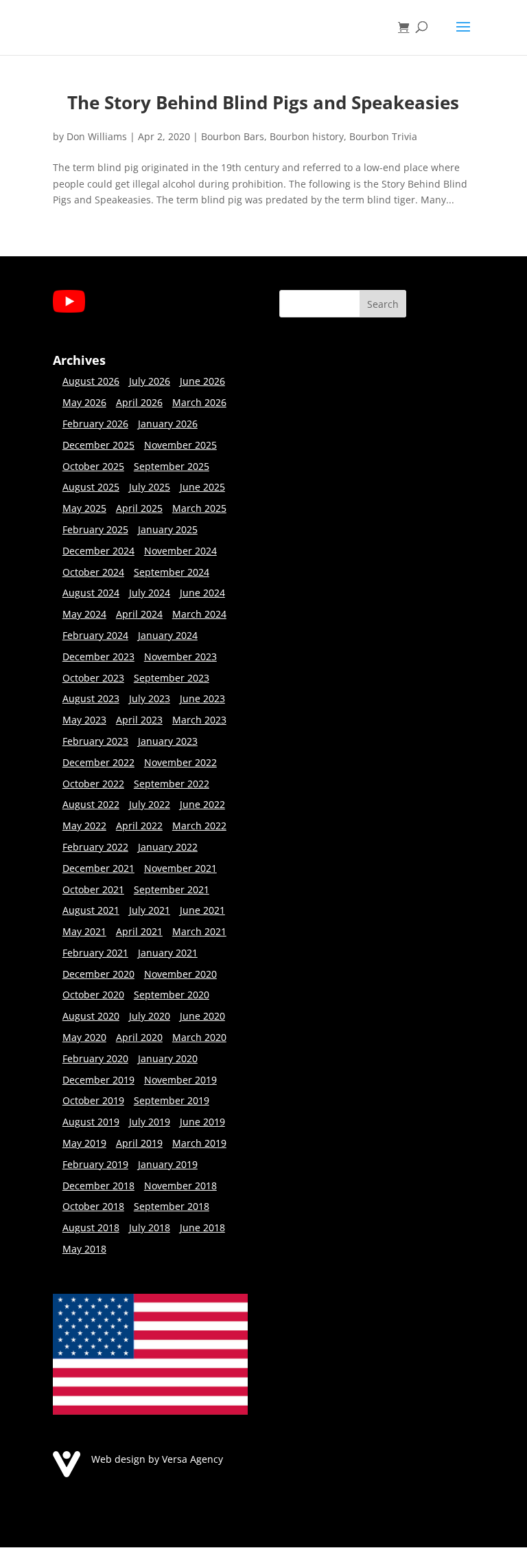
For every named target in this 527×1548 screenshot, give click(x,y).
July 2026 (149, 381)
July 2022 (149, 804)
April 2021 (139, 931)
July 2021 (149, 910)
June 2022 (202, 804)
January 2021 (168, 952)
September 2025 (171, 466)
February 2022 (95, 846)
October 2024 (93, 572)
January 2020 (168, 1058)
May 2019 (84, 1142)
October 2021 (93, 889)
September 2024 (171, 572)
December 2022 (98, 762)
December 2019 (98, 1079)
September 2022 (171, 783)
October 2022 (93, 783)
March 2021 (199, 931)
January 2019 (168, 1164)
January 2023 (168, 741)
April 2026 (139, 402)
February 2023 (95, 741)
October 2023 (93, 677)
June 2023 (202, 698)
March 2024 (199, 613)
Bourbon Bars (232, 136)
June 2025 (202, 486)
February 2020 (95, 1058)
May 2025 (84, 508)
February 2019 (95, 1164)
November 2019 (180, 1079)
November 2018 (180, 1185)
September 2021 (171, 889)
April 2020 (139, 1037)
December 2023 (98, 656)
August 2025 (90, 486)
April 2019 (139, 1142)
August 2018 (90, 1227)
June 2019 (202, 1121)
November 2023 (180, 656)
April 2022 (139, 825)
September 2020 (171, 994)
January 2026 (168, 423)
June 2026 (202, 381)
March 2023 (199, 719)
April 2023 (139, 719)
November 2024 (180, 550)
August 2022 (90, 804)
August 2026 (90, 381)
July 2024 (149, 592)
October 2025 (93, 466)
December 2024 (98, 550)
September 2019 (171, 1100)
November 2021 (180, 868)
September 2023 (171, 677)
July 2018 (149, 1227)
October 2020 (93, 994)
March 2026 (199, 402)
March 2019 (199, 1142)
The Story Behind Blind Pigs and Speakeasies (263, 102)
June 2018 (202, 1227)
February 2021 (95, 952)
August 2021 (90, 910)
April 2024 (139, 613)
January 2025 (168, 529)
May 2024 (84, 613)
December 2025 (98, 444)
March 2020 (199, 1037)
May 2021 (84, 931)
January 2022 (168, 846)
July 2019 (149, 1121)
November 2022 (180, 762)
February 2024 (95, 635)
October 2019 (93, 1100)
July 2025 (149, 486)
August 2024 (90, 592)
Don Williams (97, 136)
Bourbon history (307, 136)
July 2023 (149, 698)
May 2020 (84, 1037)
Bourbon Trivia (383, 136)
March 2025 (199, 508)
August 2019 (90, 1121)
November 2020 (180, 973)
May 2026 (84, 402)
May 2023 (84, 719)
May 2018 (84, 1248)
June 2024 (202, 592)
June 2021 (202, 910)
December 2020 (98, 973)
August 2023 (90, 698)
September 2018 (171, 1206)
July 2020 (149, 1015)
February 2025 (95, 529)
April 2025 (139, 508)
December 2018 (98, 1185)
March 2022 (199, 825)
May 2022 (84, 825)
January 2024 (168, 635)
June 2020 (202, 1015)
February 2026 (95, 423)
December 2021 (98, 868)
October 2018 (93, 1206)
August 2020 (90, 1015)
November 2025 (180, 444)
